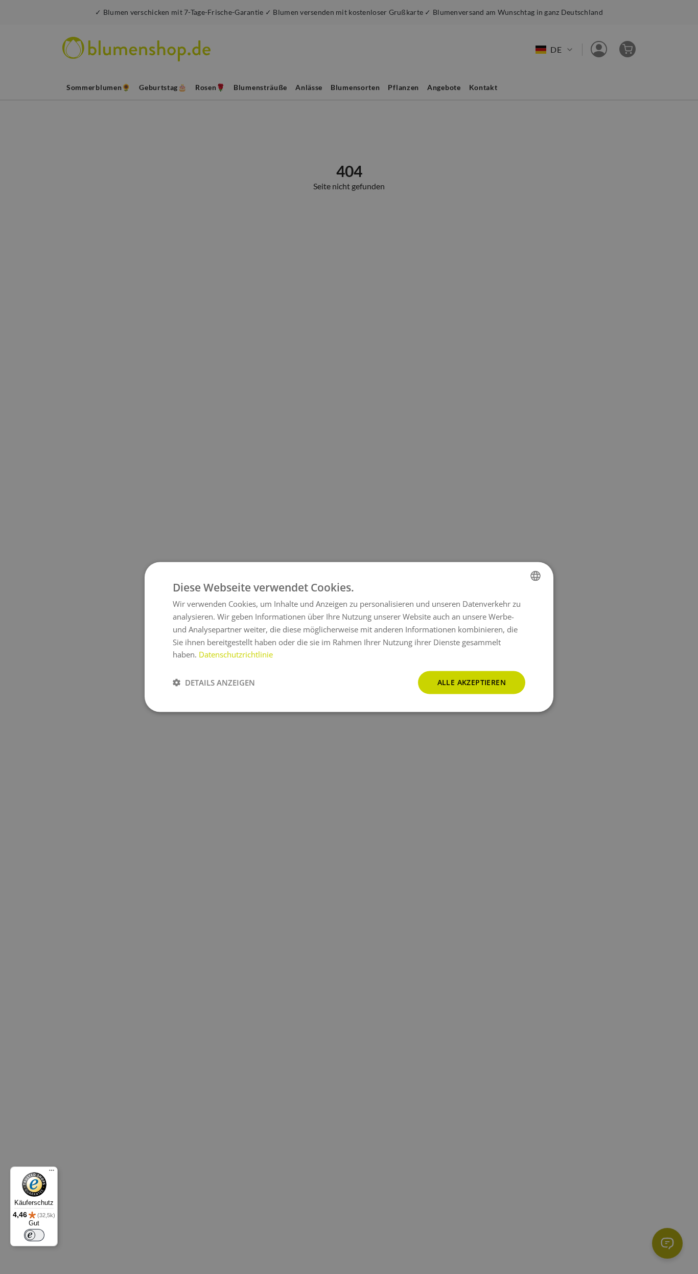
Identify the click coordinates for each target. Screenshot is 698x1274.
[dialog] (349, 637)
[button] (214, 682)
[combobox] (535, 576)
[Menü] (51, 1173)
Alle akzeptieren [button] (471, 682)
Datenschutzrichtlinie (236, 654)
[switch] (34, 1235)
